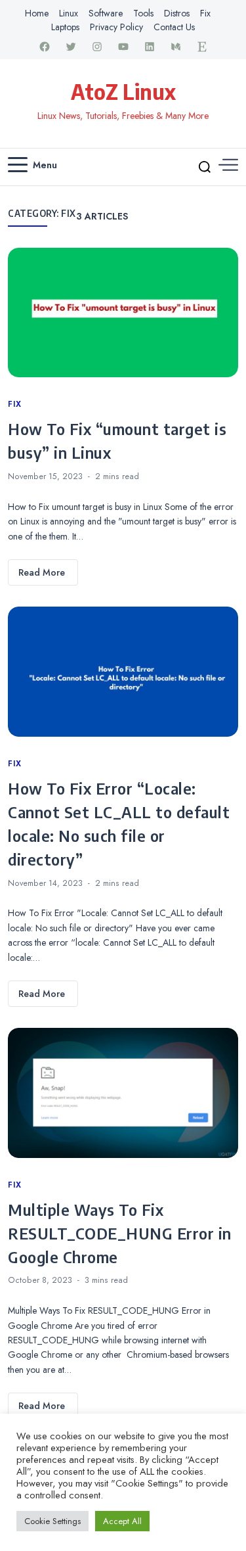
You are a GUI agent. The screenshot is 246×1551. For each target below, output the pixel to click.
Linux (68, 13)
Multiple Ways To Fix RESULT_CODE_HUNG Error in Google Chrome (120, 1232)
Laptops (65, 27)
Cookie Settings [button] (52, 1521)
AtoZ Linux (123, 91)
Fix (205, 13)
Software (106, 13)
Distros (177, 13)
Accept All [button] (122, 1521)
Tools (143, 13)
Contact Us (174, 27)
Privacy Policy (116, 27)
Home (37, 13)
